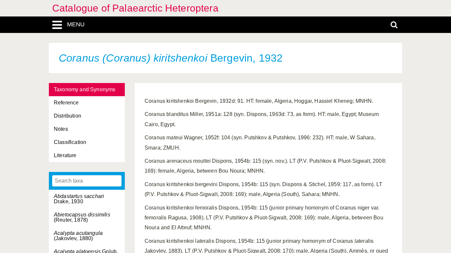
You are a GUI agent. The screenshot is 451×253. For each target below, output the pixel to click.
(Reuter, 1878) (82, 217)
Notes (61, 129)
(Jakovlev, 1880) (78, 235)
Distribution (67, 116)
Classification (70, 142)
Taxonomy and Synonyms (84, 89)
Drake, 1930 (79, 198)
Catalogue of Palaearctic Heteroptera (135, 8)
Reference (66, 102)
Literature (65, 155)
